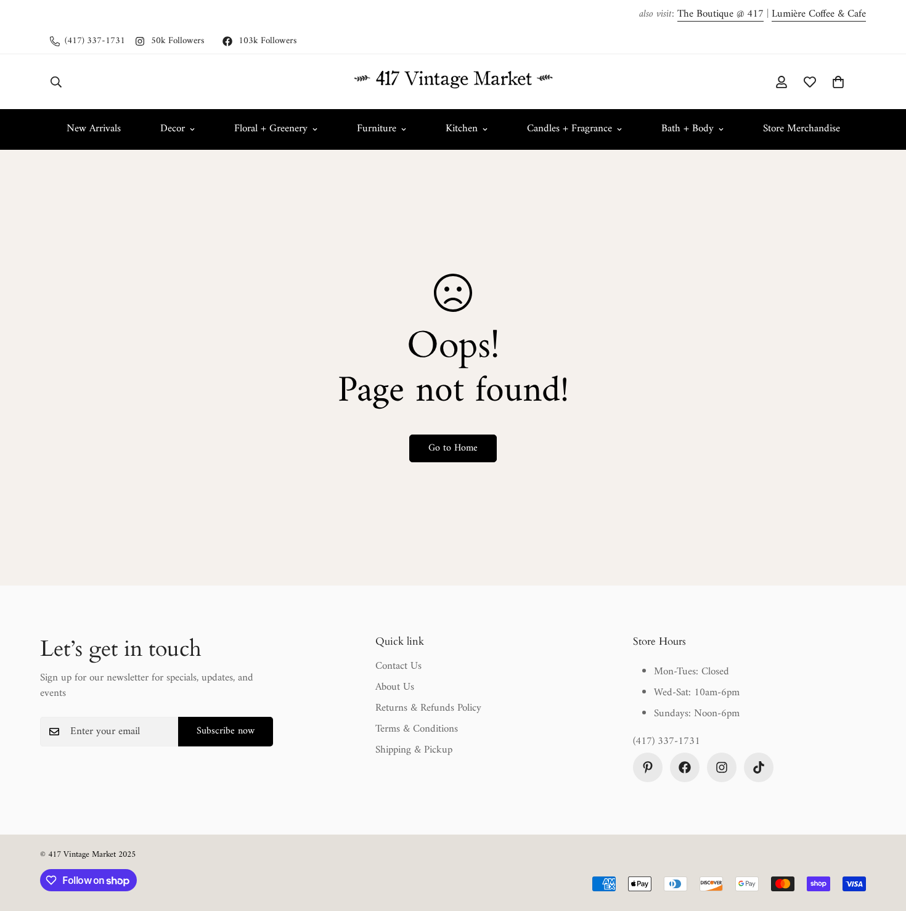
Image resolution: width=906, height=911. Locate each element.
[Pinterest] (648, 767)
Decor (172, 129)
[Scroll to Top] (882, 844)
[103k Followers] (685, 767)
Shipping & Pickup (413, 750)
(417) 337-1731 (666, 742)
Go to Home (453, 448)
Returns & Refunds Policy (428, 708)
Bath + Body (687, 129)
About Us (394, 687)
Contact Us (398, 666)
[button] (838, 81)
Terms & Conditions (416, 729)
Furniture (376, 129)
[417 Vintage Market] (453, 81)
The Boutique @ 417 (720, 14)
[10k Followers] (758, 767)
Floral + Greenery (271, 129)
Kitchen (462, 129)
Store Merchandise (801, 129)
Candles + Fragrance (569, 129)
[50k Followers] (722, 767)
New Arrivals (94, 129)
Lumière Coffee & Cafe (819, 14)
